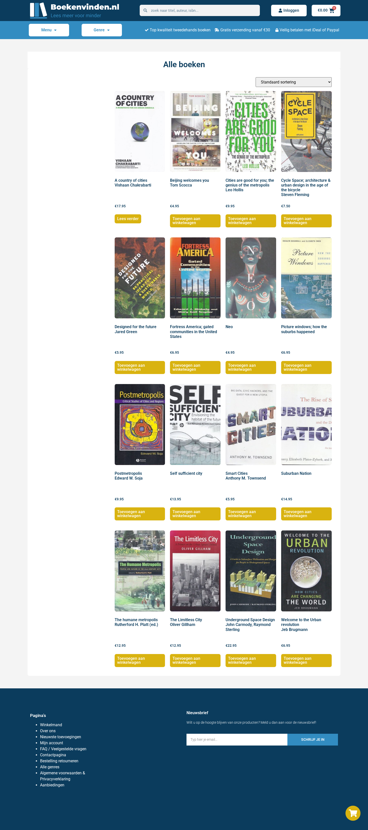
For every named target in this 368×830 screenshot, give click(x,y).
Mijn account (51, 743)
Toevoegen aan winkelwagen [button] (186, 220)
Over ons (48, 730)
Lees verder (128, 218)
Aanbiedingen (52, 785)
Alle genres (49, 767)
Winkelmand (51, 724)
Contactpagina (53, 755)
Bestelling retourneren (59, 761)
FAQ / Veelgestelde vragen (63, 749)
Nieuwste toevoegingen (60, 736)
